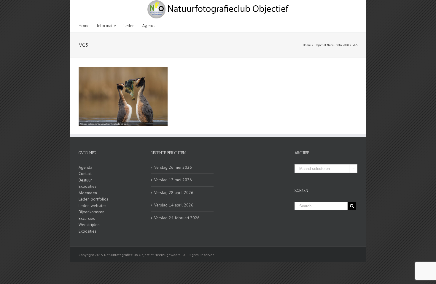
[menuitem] (88, 25)
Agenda (85, 167)
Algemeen (88, 192)
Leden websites (92, 205)
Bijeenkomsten (91, 211)
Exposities (87, 186)
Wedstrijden (89, 224)
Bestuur (85, 180)
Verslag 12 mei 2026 (173, 179)
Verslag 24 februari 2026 (177, 217)
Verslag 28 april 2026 (173, 192)
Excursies (87, 218)
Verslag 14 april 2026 (173, 205)
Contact (85, 173)
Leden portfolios (93, 199)
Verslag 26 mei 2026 (173, 167)
